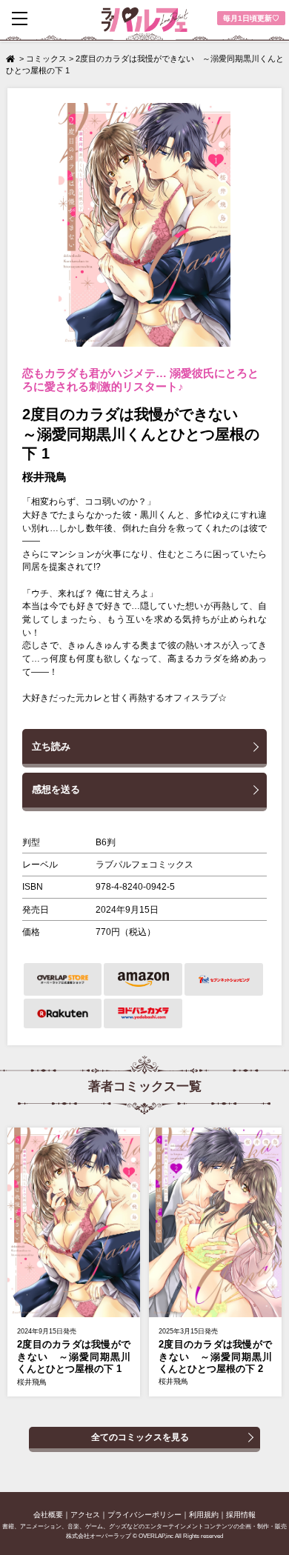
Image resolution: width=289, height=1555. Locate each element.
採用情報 (241, 1515)
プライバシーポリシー (144, 1515)
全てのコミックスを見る (140, 1437)
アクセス (85, 1515)
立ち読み (51, 746)
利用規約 (204, 1515)
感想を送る (56, 789)
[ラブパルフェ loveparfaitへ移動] (11, 58)
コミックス (46, 58)
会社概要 (48, 1515)
